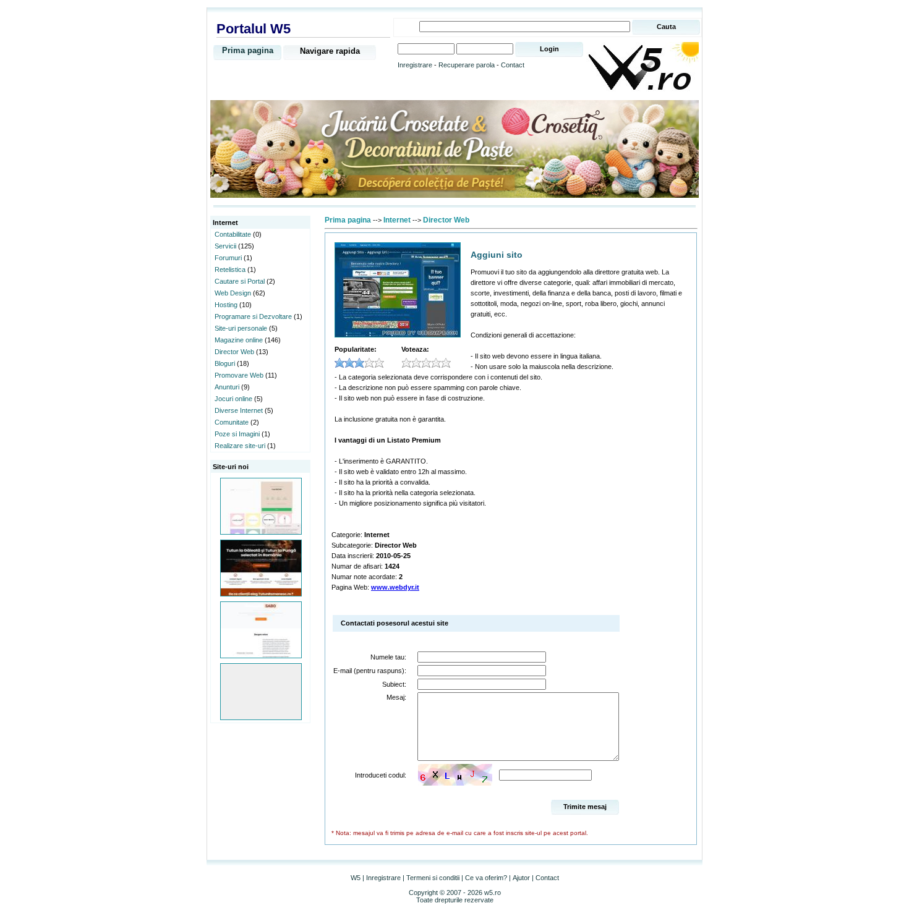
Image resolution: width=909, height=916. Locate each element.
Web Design (233, 293)
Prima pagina (247, 50)
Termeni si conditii (432, 877)
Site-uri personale (241, 328)
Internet (397, 220)
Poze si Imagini (237, 434)
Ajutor (521, 877)
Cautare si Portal (240, 281)
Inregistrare (415, 65)
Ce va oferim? (486, 877)
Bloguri (225, 363)
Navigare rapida (330, 51)
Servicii (225, 246)
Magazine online (239, 340)
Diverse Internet (239, 410)
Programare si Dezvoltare (253, 316)
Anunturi (227, 387)
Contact (512, 65)
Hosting (226, 304)
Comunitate (232, 422)
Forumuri (228, 257)
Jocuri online (233, 398)
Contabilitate (233, 234)
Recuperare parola (466, 65)
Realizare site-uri (240, 445)
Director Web (234, 351)
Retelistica (230, 269)
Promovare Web (239, 375)
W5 (356, 877)
